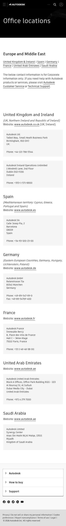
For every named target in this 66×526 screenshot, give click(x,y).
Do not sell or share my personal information (31, 514)
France (7, 66)
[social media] (13, 502)
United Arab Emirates (26, 66)
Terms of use (43, 517)
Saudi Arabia (49, 66)
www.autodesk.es (25, 210)
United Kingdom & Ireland (19, 62)
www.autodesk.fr (24, 318)
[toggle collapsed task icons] (49, 4)
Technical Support (39, 86)
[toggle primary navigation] (6, 5)
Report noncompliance (25, 517)
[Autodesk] (17, 4)
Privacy (6, 514)
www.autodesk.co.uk (26, 124)
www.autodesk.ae (25, 369)
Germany (51, 62)
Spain (40, 62)
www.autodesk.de (25, 268)
